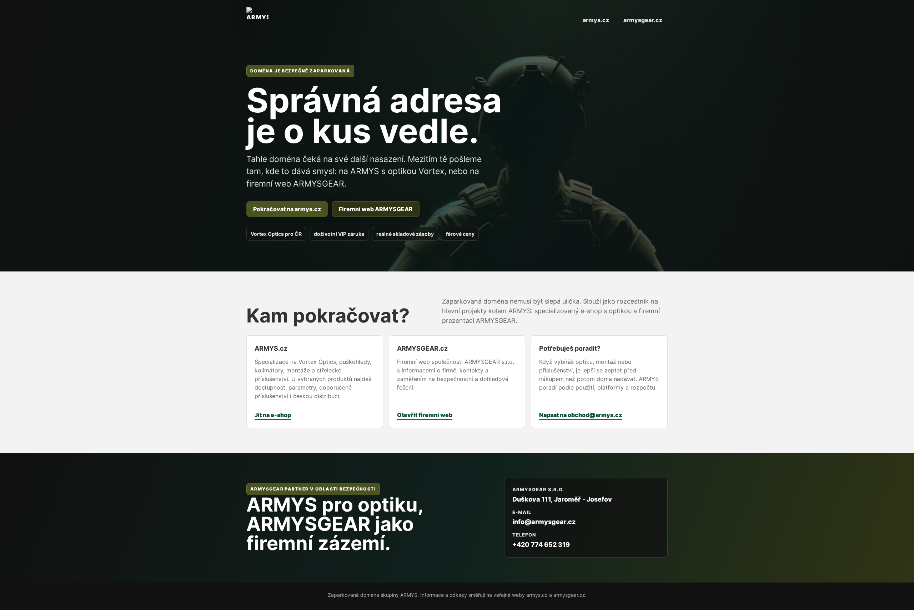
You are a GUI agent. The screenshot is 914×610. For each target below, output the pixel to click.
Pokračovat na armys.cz (287, 209)
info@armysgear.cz (544, 521)
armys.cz (596, 20)
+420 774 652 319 (541, 544)
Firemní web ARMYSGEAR (376, 209)
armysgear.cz (642, 20)
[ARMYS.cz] (257, 20)
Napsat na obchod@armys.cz (580, 414)
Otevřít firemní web (424, 414)
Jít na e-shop (273, 414)
